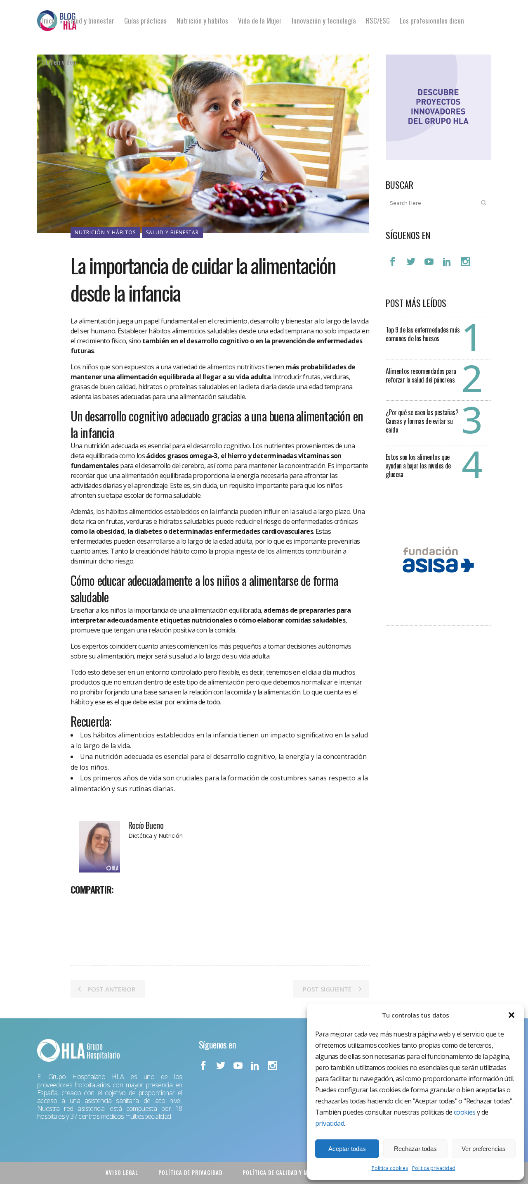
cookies (465, 1112)
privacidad (329, 1123)
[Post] (99, 907)
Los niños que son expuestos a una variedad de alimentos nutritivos (167, 366)
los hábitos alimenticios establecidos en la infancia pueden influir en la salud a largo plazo (223, 511)
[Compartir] (80, 907)
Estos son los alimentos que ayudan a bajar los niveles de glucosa (418, 465)
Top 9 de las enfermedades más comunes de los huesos (423, 334)
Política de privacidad (190, 1172)
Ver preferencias (484, 1148)
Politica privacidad (433, 1168)
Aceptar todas (347, 1148)
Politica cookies (390, 1168)
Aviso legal (122, 1172)
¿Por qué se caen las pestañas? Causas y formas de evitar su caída (422, 421)
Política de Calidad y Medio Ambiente (295, 1172)
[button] (511, 1015)
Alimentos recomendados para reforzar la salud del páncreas (421, 375)
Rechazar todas (415, 1148)
